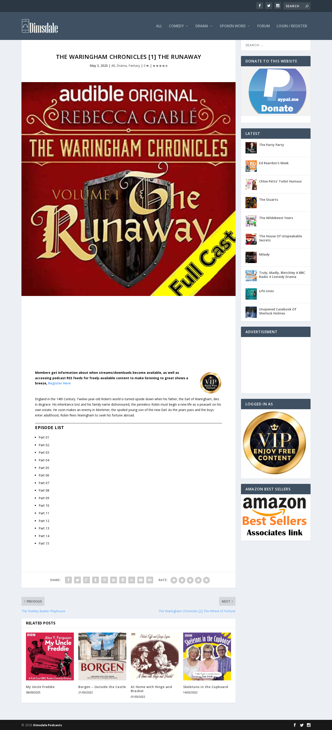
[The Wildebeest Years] (251, 220)
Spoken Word (233, 26)
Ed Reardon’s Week (274, 163)
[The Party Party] (251, 147)
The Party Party (271, 145)
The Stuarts (268, 199)
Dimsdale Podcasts (47, 725)
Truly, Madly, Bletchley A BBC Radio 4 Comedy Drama (282, 274)
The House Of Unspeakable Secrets (280, 238)
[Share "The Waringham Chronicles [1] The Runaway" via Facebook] (68, 579)
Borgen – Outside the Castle (102, 687)
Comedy (176, 26)
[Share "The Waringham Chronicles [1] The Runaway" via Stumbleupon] (131, 579)
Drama (201, 26)
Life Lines (266, 291)
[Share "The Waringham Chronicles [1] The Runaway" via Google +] (86, 579)
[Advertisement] (128, 336)
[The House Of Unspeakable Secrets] (251, 239)
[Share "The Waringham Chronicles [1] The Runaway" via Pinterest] (104, 579)
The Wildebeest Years (276, 218)
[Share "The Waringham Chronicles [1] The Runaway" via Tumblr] (95, 579)
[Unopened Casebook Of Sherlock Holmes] (251, 312)
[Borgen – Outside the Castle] (102, 656)
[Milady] (251, 257)
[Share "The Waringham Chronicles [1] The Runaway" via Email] (140, 579)
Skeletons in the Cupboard (205, 687)
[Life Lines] (251, 294)
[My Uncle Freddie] (50, 656)
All (159, 26)
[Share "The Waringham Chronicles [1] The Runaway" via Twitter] (77, 579)
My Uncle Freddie (40, 687)
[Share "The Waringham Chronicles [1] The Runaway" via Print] (149, 579)
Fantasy (134, 65)
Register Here (59, 383)
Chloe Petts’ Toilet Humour (280, 181)
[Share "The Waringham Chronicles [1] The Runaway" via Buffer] (122, 579)
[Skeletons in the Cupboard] (207, 656)
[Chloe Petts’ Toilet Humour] (251, 184)
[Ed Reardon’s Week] (251, 166)
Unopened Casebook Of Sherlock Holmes (277, 311)
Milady (264, 254)
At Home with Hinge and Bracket (151, 689)
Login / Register (292, 26)
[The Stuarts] (251, 202)
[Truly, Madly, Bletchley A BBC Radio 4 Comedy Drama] (251, 275)
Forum (263, 26)
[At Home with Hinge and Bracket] (155, 656)
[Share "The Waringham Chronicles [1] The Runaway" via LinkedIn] (113, 579)
